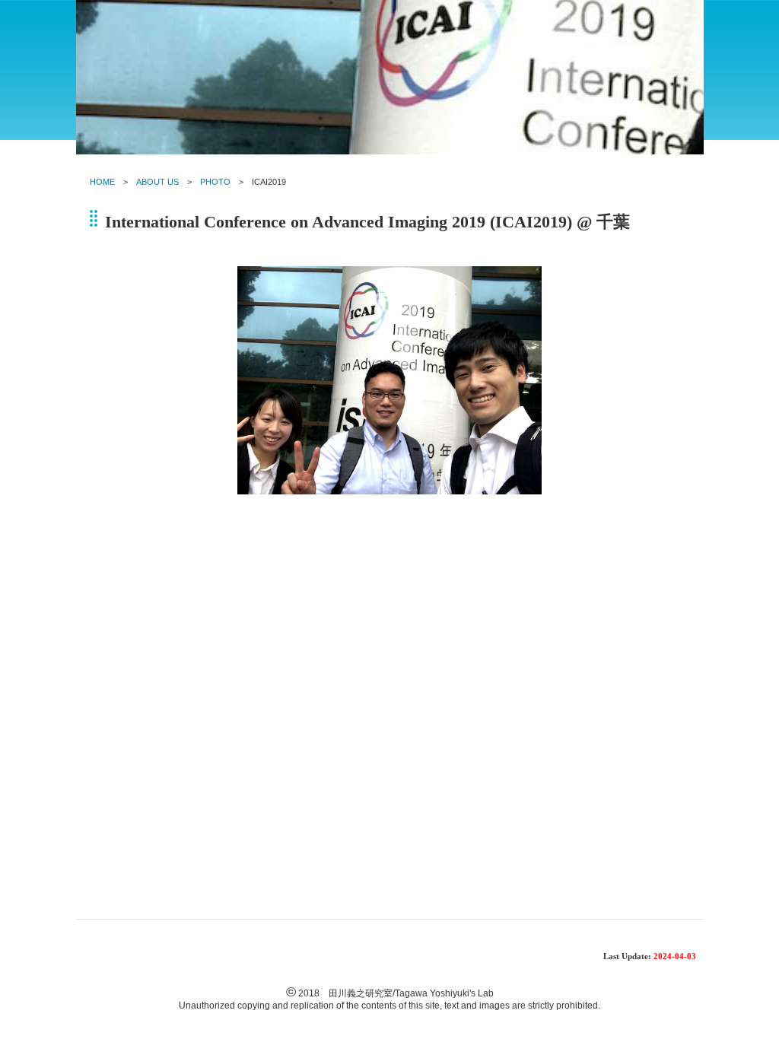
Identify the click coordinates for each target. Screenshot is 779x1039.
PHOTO (215, 181)
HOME (102, 181)
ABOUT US (157, 181)
